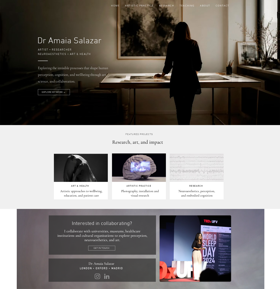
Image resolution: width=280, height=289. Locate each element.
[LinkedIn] (106, 276)
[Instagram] (97, 276)
